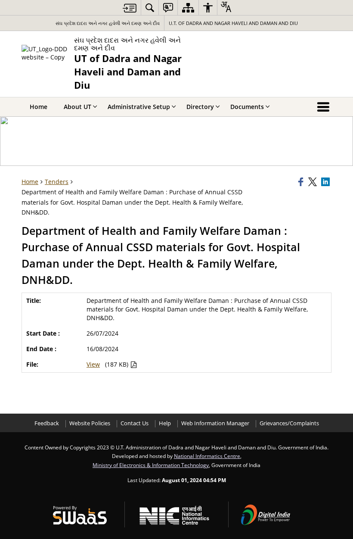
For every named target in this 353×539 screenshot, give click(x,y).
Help (165, 423)
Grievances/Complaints (289, 423)
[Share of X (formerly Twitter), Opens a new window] (313, 182)
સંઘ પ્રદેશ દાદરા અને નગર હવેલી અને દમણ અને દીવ (108, 23)
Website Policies (89, 423)
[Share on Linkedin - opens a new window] (326, 182)
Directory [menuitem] (200, 107)
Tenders (56, 182)
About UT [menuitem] (77, 107)
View (93, 364)
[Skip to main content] (129, 8)
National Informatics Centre (207, 455)
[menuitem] (149, 7)
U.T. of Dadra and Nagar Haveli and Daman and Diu (233, 23)
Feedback (46, 423)
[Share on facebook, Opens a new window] (302, 182)
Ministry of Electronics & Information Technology (151, 464)
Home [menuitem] (38, 107)
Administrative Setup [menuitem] (139, 107)
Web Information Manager (215, 423)
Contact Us (135, 423)
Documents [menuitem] (247, 107)
